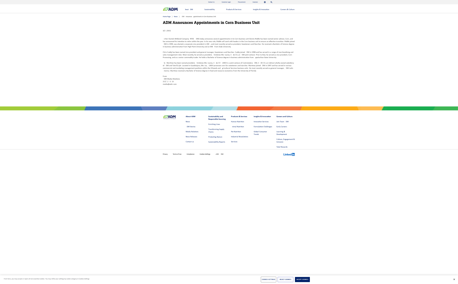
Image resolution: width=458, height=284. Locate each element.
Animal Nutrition (237, 127)
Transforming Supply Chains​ (216, 130)
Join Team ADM (282, 122)
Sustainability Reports (216, 142)
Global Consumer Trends (260, 133)
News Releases (191, 137)
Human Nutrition (237, 122)
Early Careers (281, 127)
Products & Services (233, 10)
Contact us (190, 142)
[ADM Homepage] (170, 9)
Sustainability (209, 10)
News (176, 17)
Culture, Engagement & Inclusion (285, 140)
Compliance (190, 154)
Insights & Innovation (261, 10)
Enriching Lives (214, 124)
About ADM (188, 10)
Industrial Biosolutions (239, 137)
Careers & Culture (287, 10)
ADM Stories (190, 127)
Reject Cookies (285, 279)
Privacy (165, 154)
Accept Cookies (302, 279)
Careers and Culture (284, 116)
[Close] (454, 279)
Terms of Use (177, 154)
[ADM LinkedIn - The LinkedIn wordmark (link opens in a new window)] (289, 155)
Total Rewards (281, 147)
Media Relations (192, 132)
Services (234, 142)
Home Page (167, 17)
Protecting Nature (215, 137)
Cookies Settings (205, 154)
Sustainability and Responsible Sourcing (217, 117)
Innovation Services (261, 122)
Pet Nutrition (236, 132)
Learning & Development (281, 133)
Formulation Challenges (263, 127)
